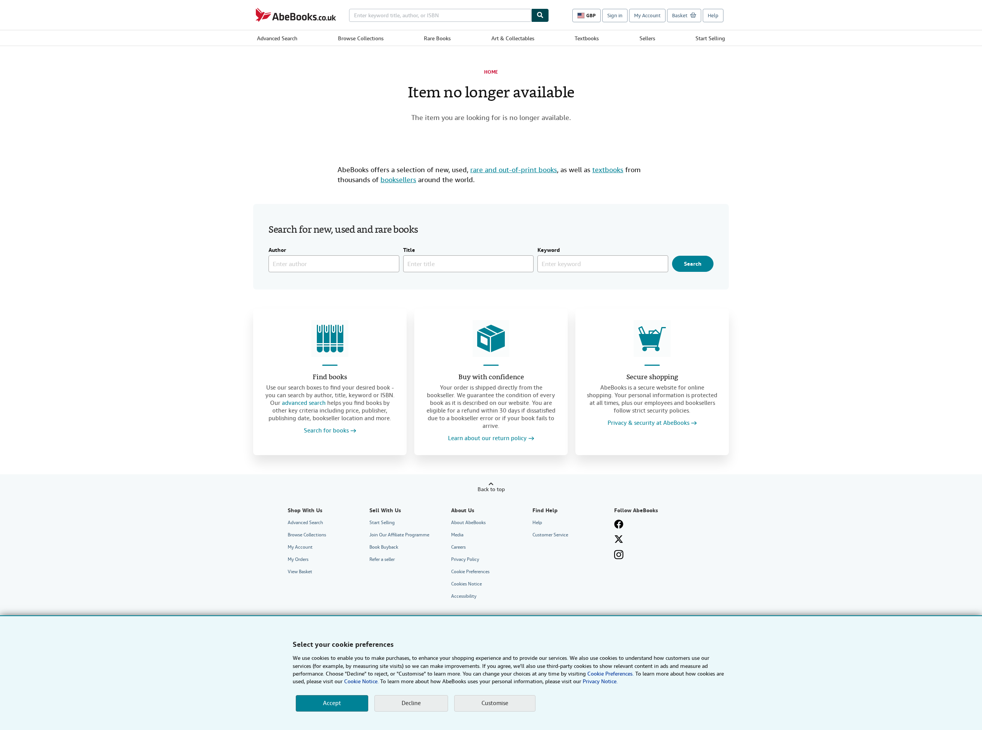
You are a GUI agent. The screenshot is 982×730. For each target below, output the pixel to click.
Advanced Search (277, 38)
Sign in (615, 15)
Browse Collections (361, 38)
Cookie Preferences (470, 572)
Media (457, 535)
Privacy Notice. (600, 681)
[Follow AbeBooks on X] (618, 539)
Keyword (548, 250)
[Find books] (329, 338)
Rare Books (437, 38)
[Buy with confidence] (491, 338)
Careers (458, 547)
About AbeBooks (468, 523)
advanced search (304, 403)
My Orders (298, 559)
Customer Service (550, 535)
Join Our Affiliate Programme (399, 535)
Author (277, 250)
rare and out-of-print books (513, 169)
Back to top (491, 489)
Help (713, 15)
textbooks (607, 169)
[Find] (540, 15)
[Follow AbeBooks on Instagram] (618, 555)
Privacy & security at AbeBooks (648, 423)
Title (409, 250)
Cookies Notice (466, 584)
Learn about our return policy (487, 438)
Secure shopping (652, 377)
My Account (647, 15)
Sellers (647, 38)
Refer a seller (382, 559)
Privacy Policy (465, 559)
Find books (330, 377)
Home (491, 72)
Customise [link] (494, 703)
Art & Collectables (512, 38)
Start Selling (710, 38)
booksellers (398, 179)
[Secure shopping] (652, 338)
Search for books (326, 430)
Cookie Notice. (361, 681)
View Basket (300, 572)
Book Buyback (383, 547)
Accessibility (463, 596)
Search (693, 263)
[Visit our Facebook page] (618, 524)
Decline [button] (411, 703)
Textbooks (587, 38)
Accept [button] (332, 703)
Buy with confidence (491, 377)
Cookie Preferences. (610, 673)
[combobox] (440, 15)
